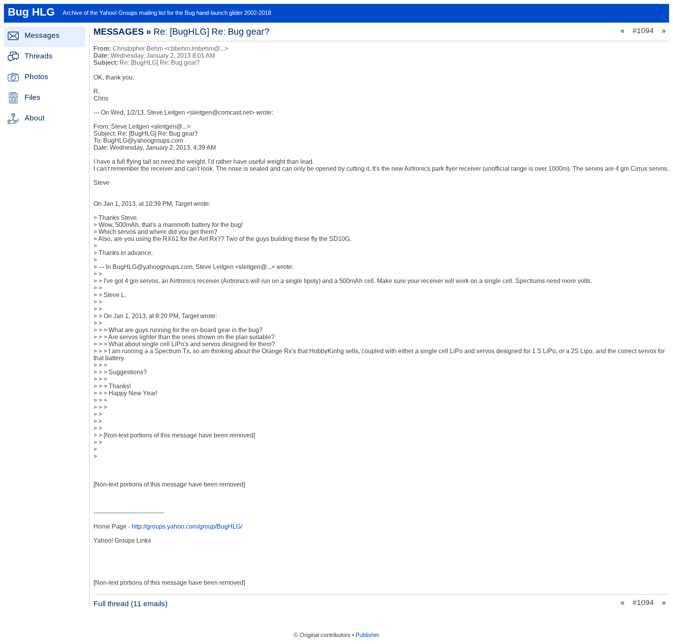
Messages (42, 35)
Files (33, 97)
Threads (39, 56)
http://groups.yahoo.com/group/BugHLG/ (187, 526)
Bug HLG (31, 12)
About (34, 118)
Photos (36, 77)
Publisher (367, 635)
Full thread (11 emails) (130, 604)
